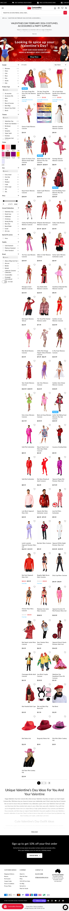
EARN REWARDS (54, 2)
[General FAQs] (58, 8)
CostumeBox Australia (13, 900)
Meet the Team (23, 876)
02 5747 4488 (39, 874)
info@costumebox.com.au (41, 877)
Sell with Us (23, 886)
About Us (22, 874)
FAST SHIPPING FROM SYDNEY (9, 2)
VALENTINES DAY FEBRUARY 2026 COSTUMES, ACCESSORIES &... (24, 18)
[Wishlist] (62, 8)
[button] (2, 8)
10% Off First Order (25, 881)
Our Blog (22, 883)
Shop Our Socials (24, 888)
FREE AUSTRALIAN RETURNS (34, 2)
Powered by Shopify (22, 900)
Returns (6, 876)
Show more (34, 831)
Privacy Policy (7, 886)
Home (5, 18)
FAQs (21, 878)
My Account (7, 878)
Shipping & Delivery (9, 874)
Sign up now (34, 855)
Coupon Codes (8, 881)
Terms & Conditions (9, 883)
